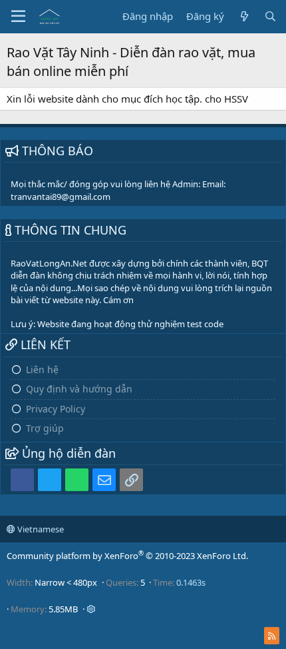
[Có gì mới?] (244, 16)
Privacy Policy (55, 408)
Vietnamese (39, 529)
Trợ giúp (45, 428)
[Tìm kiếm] (270, 16)
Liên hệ (42, 369)
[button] (18, 16)
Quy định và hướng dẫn (79, 388)
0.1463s (191, 582)
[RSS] (271, 635)
